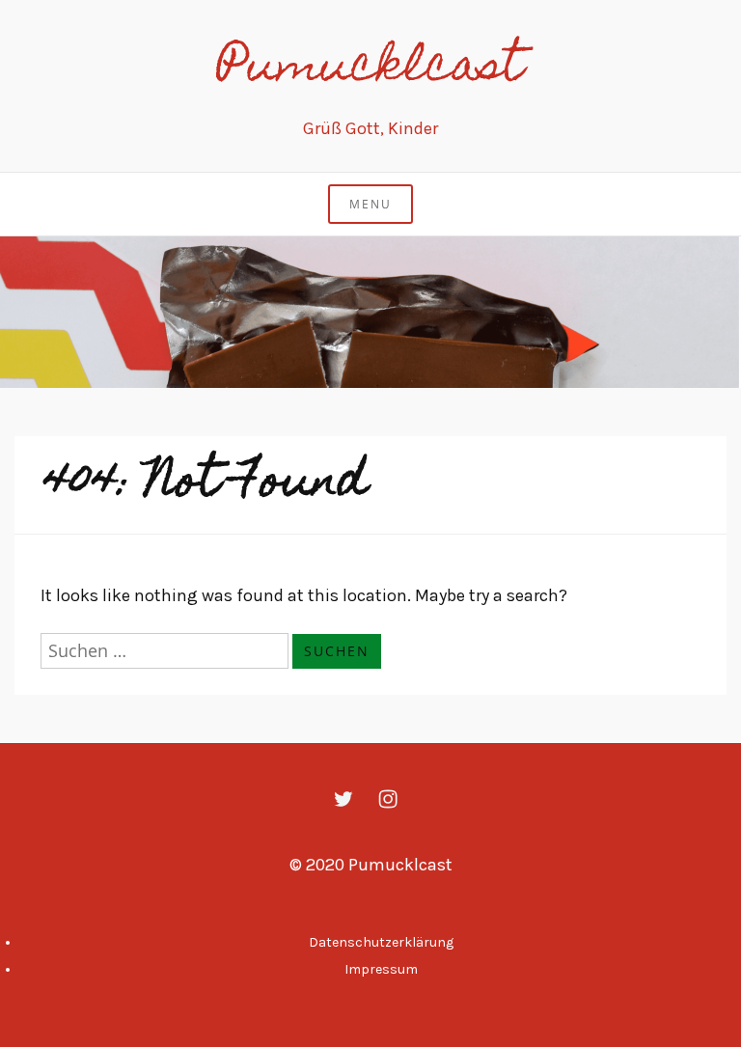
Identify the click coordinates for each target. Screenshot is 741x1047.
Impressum (381, 969)
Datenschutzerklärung (381, 942)
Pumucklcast (370, 69)
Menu (370, 204)
